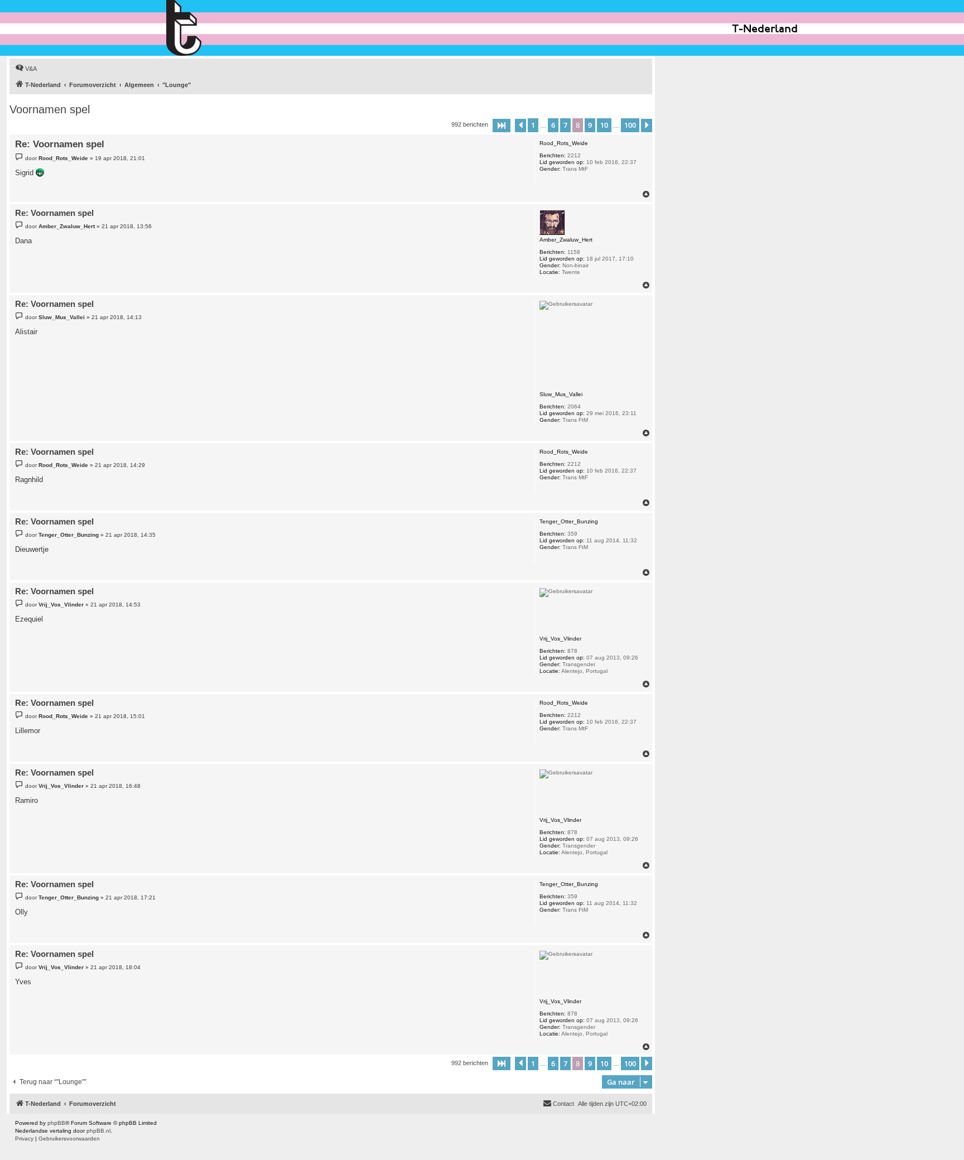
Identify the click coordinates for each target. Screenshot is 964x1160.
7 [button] (565, 125)
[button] (501, 125)
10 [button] (604, 125)
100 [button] (630, 125)
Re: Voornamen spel (59, 144)
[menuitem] (26, 68)
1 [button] (533, 125)
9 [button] (590, 125)
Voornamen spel (49, 109)
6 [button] (553, 125)
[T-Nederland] (207, 28)
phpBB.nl (98, 1131)
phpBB (56, 1123)
